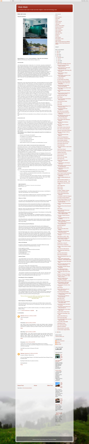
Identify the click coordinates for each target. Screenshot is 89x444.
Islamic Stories (58, 40)
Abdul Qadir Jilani (60, 158)
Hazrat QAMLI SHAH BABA (62, 321)
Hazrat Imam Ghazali (61, 149)
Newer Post (21, 385)
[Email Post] (36, 310)
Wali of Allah (59, 344)
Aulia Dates (57, 18)
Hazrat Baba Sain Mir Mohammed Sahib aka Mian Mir (63, 307)
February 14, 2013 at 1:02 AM (30, 315)
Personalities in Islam (59, 38)
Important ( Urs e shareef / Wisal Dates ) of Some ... (63, 276)
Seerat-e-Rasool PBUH (59, 25)
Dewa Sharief (60, 287)
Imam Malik (59, 104)
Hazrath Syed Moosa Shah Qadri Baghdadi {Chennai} (63, 68)
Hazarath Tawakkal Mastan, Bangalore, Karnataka (62, 279)
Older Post (50, 385)
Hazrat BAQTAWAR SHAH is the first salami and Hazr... (64, 320)
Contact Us (57, 34)
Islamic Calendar (58, 21)
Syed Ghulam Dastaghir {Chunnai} (64, 63)
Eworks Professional (60, 340)
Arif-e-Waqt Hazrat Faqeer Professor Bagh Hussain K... (63, 269)
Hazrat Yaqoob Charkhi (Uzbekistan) (64, 173)
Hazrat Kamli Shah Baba (62, 317)
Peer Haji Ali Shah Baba (62, 324)
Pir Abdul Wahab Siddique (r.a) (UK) (64, 199)
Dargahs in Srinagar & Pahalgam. (63, 274)
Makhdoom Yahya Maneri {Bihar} (63, 81)
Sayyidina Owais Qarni (61, 152)
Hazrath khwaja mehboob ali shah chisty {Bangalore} (63, 76)
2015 (58, 52)
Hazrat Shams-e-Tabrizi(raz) (62, 244)
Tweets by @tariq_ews (59, 336)
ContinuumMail (58, 370)
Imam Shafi (59, 102)
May (59, 62)
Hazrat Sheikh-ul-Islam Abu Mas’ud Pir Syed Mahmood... (64, 166)
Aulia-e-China (60, 187)
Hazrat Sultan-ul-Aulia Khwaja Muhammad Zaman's (63, 232)
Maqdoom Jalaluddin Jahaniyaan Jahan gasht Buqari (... (63, 221)
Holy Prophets (58, 37)
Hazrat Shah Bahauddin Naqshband (64, 150)
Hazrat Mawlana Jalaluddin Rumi (63, 138)
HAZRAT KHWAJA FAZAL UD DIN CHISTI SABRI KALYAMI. (63, 213)
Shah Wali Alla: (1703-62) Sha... (64, 181)
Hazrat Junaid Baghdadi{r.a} (62, 137)
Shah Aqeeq (59, 208)
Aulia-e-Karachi (58, 28)
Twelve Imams (58, 22)
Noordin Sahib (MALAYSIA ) (62, 191)
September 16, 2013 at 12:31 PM (31, 353)
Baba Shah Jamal (60, 298)
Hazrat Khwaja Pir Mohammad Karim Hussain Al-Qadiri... (63, 238)
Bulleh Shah (59, 227)
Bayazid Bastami (60, 155)
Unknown (22, 315)
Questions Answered (59, 27)
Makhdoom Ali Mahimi (61, 326)
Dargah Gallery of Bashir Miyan (63, 311)
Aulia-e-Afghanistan (61, 185)
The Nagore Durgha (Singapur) (63, 197)
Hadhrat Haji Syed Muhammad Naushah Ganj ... (63, 211)
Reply (22, 319)
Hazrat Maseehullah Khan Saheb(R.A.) (62, 109)
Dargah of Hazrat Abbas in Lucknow (64, 280)
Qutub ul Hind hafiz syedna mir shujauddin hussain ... (63, 290)
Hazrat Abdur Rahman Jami (62, 143)
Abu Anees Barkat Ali (61, 225)
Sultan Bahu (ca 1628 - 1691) (63, 236)
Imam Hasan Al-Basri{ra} (62, 117)
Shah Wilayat (59, 97)
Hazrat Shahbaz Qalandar (62, 140)
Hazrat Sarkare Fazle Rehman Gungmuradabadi (63, 296)
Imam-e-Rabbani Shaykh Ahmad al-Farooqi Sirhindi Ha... (64, 223)
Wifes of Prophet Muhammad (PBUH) (62, 41)
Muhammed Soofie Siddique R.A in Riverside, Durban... (64, 106)
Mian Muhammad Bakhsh (62, 254)
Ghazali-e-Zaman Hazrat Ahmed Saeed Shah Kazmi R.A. (63, 93)
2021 (58, 51)
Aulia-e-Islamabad (58, 30)
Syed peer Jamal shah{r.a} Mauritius (64, 130)
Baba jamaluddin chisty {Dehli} (63, 328)
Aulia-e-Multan (58, 31)
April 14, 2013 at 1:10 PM (31, 331)
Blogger (54, 439)
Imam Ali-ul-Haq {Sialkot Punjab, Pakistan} (58, 413)
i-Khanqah (57, 24)
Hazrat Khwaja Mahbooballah (63, 291)
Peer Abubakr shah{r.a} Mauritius (63, 127)
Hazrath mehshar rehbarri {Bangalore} (62, 73)
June (59, 60)
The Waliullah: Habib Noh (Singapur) (64, 196)
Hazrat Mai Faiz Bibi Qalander (63, 248)
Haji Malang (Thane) (61, 323)
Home (35, 385)
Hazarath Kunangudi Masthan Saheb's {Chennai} (63, 66)
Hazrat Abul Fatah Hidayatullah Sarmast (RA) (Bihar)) (63, 86)
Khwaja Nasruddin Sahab (62, 95)
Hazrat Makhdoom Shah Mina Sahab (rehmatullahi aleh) (63, 283)
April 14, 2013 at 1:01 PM (31, 322)
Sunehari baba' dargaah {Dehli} (63, 329)
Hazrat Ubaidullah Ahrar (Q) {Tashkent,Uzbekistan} (62, 171)
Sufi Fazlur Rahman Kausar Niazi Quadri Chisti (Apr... (63, 201)
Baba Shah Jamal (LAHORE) (63, 111)
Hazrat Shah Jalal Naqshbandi (63, 141)
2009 (58, 332)
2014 (58, 54)
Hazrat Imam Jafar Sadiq (62, 157)
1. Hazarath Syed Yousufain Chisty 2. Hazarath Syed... (64, 294)
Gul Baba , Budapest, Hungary (63, 190)
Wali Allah (23, 7)
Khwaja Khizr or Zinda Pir (62, 243)
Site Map (57, 35)
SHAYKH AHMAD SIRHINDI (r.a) (63, 179)
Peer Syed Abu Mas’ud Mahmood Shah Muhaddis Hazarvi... (63, 116)
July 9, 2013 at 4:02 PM (30, 342)
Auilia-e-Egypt (60, 188)
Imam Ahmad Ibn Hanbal (62, 101)
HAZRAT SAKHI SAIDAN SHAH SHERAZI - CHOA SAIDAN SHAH (64, 259)
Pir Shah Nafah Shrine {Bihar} (63, 79)
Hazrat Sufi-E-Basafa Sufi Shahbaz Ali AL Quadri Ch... (64, 99)
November (60, 57)
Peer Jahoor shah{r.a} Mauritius (63, 128)
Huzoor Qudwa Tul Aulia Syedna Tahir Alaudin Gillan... (63, 302)
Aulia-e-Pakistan (58, 17)
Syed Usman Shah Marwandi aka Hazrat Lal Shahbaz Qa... (63, 264)
